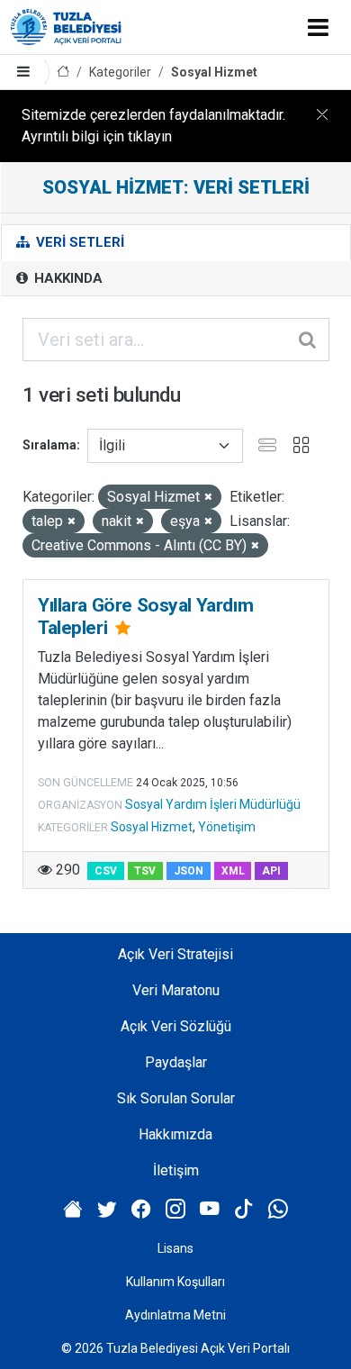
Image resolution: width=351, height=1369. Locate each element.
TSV (145, 871)
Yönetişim (227, 827)
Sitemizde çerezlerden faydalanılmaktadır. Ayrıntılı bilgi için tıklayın (153, 125)
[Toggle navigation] (318, 27)
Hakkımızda (175, 1134)
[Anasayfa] (63, 72)
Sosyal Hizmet (214, 72)
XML (233, 871)
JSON (188, 871)
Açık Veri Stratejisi (175, 954)
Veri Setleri (78, 242)
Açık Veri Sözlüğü (176, 1026)
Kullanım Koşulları (175, 1281)
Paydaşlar (176, 1062)
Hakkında (67, 278)
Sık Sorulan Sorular (176, 1098)
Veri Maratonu (176, 990)
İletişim (176, 1170)
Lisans (176, 1248)
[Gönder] (308, 339)
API (271, 871)
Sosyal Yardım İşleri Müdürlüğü (213, 804)
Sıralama (49, 445)
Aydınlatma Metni (175, 1315)
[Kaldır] (208, 497)
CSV (105, 871)
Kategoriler (120, 72)
